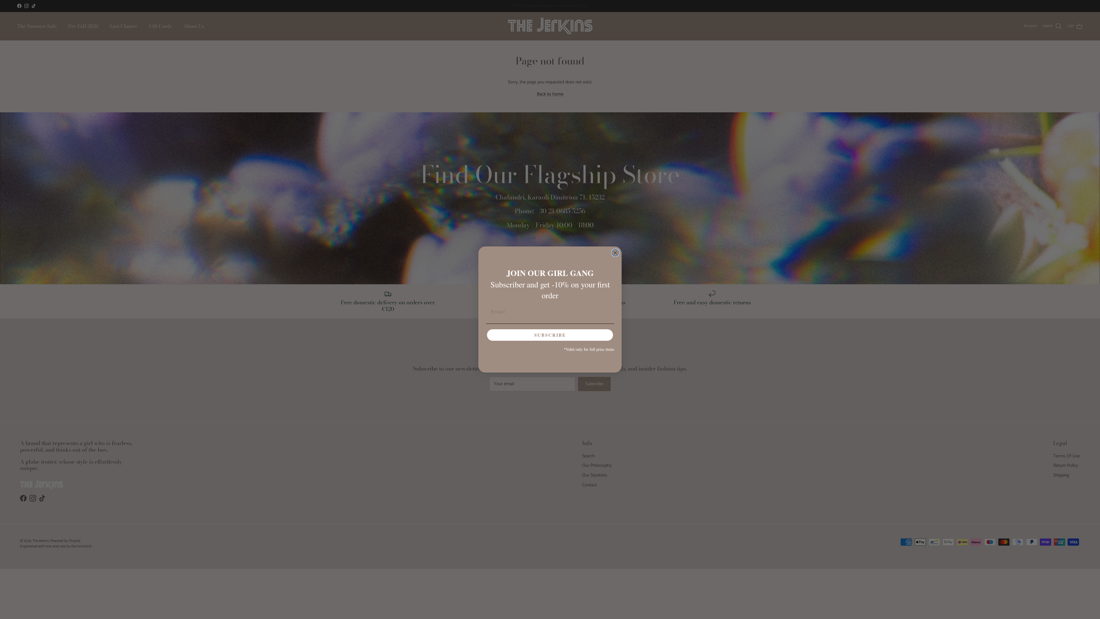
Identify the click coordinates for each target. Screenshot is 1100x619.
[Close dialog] (615, 252)
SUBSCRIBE (550, 335)
